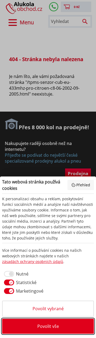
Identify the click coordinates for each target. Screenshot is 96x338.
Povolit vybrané (48, 309)
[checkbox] (15, 274)
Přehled (83, 184)
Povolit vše (48, 326)
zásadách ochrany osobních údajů (32, 261)
